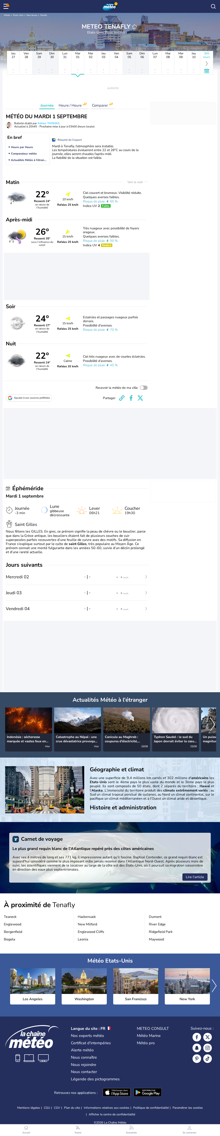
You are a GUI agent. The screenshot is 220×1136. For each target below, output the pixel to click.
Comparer (100, 105)
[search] (213, 6)
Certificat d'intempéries (91, 1043)
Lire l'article (195, 877)
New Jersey (31, 15)
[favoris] (134, 27)
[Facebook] (196, 1037)
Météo (7, 15)
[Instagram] (207, 1048)
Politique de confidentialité (151, 1108)
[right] (212, 725)
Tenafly (43, 15)
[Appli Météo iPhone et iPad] (117, 1093)
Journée (46, 105)
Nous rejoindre (83, 1064)
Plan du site (72, 1108)
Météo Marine (149, 1035)
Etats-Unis (18, 15)
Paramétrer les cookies (188, 1108)
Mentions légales (28, 1108)
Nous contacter (84, 1071)
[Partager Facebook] (131, 398)
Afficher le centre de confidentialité (112, 1114)
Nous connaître (84, 1057)
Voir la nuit (135, 182)
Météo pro (146, 1043)
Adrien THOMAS (49, 123)
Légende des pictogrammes (95, 1079)
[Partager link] (122, 398)
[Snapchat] (196, 1048)
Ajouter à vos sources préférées (32, 398)
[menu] (6, 6)
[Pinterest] (196, 1058)
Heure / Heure (70, 105)
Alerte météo (82, 1050)
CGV (57, 1108)
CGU (47, 1108)
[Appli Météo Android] (148, 1093)
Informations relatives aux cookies (106, 1108)
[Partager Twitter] (140, 398)
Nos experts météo (87, 1035)
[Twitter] (207, 1037)
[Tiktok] (207, 1058)
